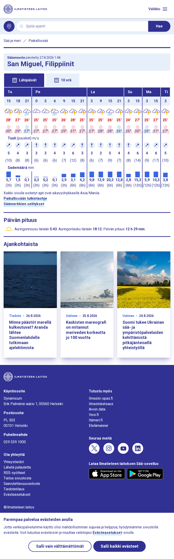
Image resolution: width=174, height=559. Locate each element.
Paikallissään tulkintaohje (25, 198)
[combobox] (85, 26)
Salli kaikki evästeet (119, 546)
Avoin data (97, 409)
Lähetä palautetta (17, 467)
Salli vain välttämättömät (60, 546)
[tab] (24, 80)
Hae (159, 26)
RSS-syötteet (14, 473)
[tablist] (87, 80)
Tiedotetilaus (14, 489)
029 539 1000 (15, 442)
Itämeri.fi (96, 420)
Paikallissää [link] (38, 41)
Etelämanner (98, 425)
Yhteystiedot (14, 462)
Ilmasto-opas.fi (101, 398)
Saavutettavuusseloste (22, 483)
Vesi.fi (94, 415)
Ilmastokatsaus (101, 404)
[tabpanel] (87, 138)
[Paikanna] (9, 26)
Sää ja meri (12, 41)
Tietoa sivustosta (17, 478)
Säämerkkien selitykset (24, 204)
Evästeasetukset (17, 494)
